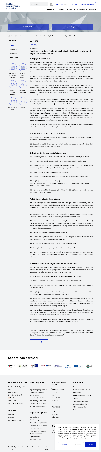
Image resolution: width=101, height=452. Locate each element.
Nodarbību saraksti (37, 393)
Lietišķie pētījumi (36, 428)
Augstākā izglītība (71, 27)
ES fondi (54, 401)
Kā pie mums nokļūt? (16, 420)
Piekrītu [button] (64, 444)
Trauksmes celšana (80, 401)
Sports (75, 398)
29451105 (15, 392)
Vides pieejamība (79, 407)
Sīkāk (91, 444)
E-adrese (13, 398)
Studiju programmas (38, 420)
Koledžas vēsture (79, 410)
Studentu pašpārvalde (38, 423)
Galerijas (54, 414)
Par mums (77, 387)
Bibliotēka (77, 393)
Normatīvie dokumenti (38, 404)
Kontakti (11, 415)
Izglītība (33, 44)
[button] (57, 4)
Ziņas (53, 411)
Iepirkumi (55, 420)
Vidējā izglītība (28, 27)
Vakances (55, 417)
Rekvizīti (11, 417)
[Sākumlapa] (9, 36)
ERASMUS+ (55, 398)
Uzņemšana (34, 387)
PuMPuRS (55, 392)
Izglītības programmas (38, 390)
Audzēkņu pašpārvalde (38, 406)
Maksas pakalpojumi (81, 404)
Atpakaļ (39, 342)
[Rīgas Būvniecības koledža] (13, 6)
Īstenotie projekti (57, 389)
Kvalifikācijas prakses (38, 401)
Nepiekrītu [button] (78, 444)
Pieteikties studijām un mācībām (82, 4)
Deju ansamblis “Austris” (82, 395)
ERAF (53, 395)
